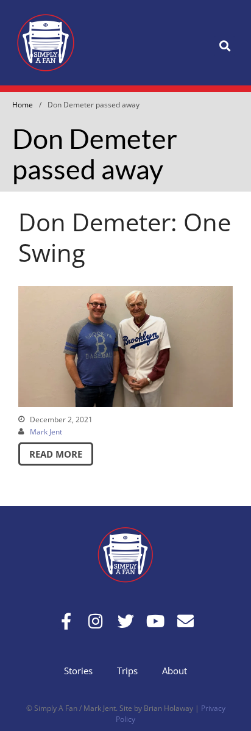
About (174, 670)
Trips (127, 670)
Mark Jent (46, 432)
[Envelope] (185, 621)
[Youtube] (155, 621)
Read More (55, 454)
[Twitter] (126, 621)
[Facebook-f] (66, 621)
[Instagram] (96, 621)
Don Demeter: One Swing (124, 237)
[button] (224, 46)
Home (22, 104)
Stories (78, 670)
